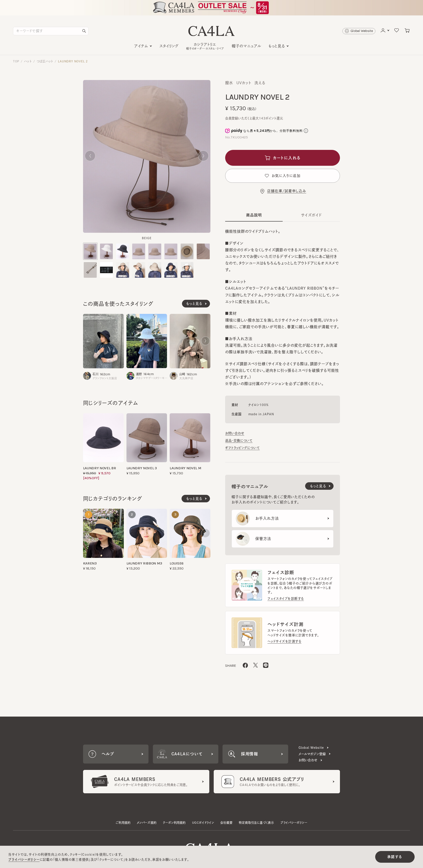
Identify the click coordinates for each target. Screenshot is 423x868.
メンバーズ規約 (147, 822)
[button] (90, 156)
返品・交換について (238, 440)
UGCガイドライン (203, 822)
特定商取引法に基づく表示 (256, 822)
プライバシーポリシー (293, 822)
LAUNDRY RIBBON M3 (144, 563)
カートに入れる (287, 158)
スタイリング (169, 46)
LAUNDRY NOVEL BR (99, 468)
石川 (95, 374)
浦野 (139, 374)
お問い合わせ (234, 433)
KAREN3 (90, 563)
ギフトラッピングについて (242, 447)
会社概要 (226, 822)
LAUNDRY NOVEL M (185, 468)
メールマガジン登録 (312, 754)
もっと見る (277, 46)
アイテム (141, 46)
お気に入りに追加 (286, 175)
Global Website (311, 747)
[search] (84, 31)
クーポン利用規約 (174, 822)
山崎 (182, 374)
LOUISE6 (177, 563)
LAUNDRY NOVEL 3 (141, 468)
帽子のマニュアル (246, 46)
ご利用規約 (123, 822)
